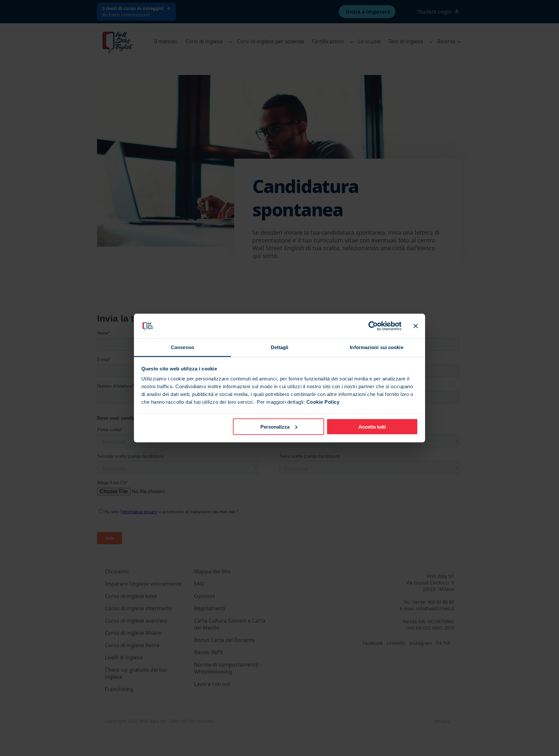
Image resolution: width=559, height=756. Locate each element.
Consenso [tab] (182, 347)
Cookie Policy (323, 402)
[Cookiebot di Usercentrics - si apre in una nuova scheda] (373, 326)
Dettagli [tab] (280, 347)
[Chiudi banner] (415, 326)
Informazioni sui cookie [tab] (376, 347)
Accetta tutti (372, 426)
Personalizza (275, 426)
